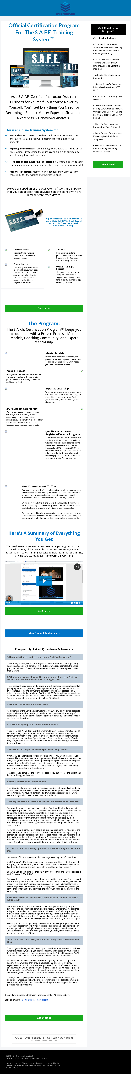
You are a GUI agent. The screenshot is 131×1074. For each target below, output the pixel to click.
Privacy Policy (10, 1058)
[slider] (39, 603)
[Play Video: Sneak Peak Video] (44, 581)
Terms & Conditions (24, 1058)
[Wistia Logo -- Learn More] (75, 603)
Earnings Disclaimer (40, 1058)
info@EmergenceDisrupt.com (34, 1000)
